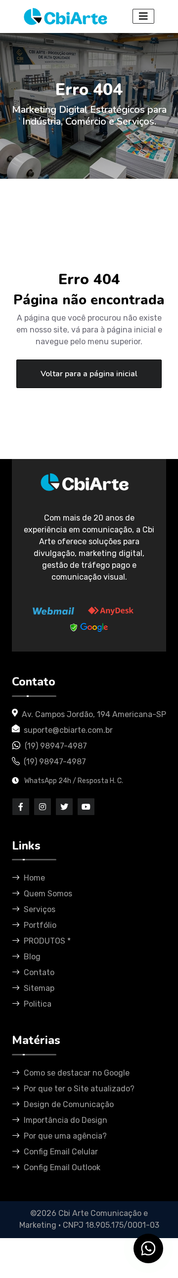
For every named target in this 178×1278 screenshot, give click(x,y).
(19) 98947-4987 (56, 746)
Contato (39, 972)
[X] (64, 807)
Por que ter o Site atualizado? (79, 1088)
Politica (37, 1004)
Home (34, 878)
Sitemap (39, 988)
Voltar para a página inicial (89, 373)
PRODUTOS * (47, 941)
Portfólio (40, 925)
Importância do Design (65, 1120)
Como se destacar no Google (77, 1073)
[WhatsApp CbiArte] (148, 1248)
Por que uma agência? (65, 1136)
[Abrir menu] (143, 16)
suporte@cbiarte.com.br (68, 730)
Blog (32, 956)
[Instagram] (42, 807)
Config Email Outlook (62, 1167)
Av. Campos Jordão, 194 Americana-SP (94, 714)
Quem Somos (48, 893)
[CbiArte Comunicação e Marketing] (85, 489)
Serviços (39, 909)
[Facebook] (21, 807)
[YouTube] (86, 807)
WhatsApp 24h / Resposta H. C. (73, 781)
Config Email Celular (61, 1151)
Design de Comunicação (69, 1104)
